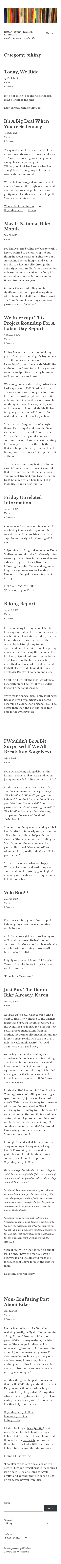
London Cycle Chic (16, 1416)
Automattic (24, 1551)
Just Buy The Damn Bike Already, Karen (26, 992)
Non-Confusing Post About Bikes (26, 1302)
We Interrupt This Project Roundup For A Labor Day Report (29, 323)
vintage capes (12, 1400)
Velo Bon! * (16, 892)
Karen (7, 82)
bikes (30, 1428)
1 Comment (9, 86)
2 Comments (9, 343)
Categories (8, 1520)
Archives (8, 1534)
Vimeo (32, 210)
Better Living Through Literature (18, 33)
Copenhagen (43, 95)
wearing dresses (25, 1396)
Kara (52, 154)
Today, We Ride (21, 72)
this (25, 699)
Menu (49, 33)
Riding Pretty (12, 1420)
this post (36, 1158)
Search (7, 1503)
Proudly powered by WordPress (17, 1548)
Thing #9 (41, 256)
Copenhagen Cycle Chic (19, 1412)
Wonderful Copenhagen (19, 206)
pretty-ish (29, 1440)
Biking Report (19, 603)
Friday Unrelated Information (23, 500)
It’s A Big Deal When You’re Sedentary (26, 124)
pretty (39, 1428)
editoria (20, 554)
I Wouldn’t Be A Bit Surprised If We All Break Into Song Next (27, 747)
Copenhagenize (13, 210)
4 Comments (9, 517)
